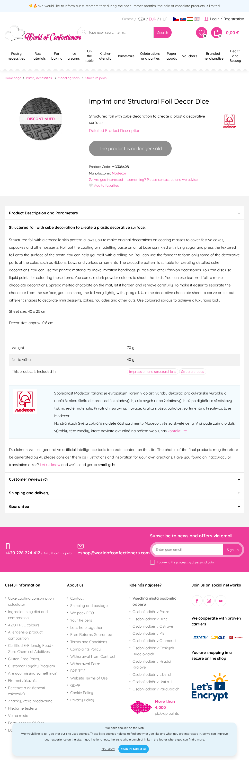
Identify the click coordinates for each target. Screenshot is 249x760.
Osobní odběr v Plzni (150, 633)
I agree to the (185, 562)
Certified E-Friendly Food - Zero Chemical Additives (30, 648)
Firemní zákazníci (22, 680)
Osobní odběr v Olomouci (154, 640)
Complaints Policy (85, 649)
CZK (141, 19)
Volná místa (18, 715)
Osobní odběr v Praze (151, 611)
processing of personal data (195, 562)
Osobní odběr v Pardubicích (156, 689)
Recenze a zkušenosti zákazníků (26, 690)
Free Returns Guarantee (91, 634)
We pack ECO (82, 612)
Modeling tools (69, 78)
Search (162, 32)
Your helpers (81, 620)
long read (102, 739)
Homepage (13, 78)
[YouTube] (220, 600)
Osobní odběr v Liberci (152, 674)
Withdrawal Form (85, 663)
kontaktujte (177, 430)
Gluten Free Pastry (24, 658)
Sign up (233, 550)
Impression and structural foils (152, 371)
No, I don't (108, 749)
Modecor (119, 173)
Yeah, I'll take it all (133, 749)
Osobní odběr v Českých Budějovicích (153, 650)
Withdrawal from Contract (92, 656)
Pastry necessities (39, 78)
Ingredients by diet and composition (28, 614)
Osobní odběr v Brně (150, 618)
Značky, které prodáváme (30, 700)
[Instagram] (209, 600)
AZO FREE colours (23, 625)
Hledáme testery (22, 708)
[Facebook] (197, 600)
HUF (164, 19)
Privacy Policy (82, 699)
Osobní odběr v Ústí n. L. (153, 681)
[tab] (124, 213)
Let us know (50, 464)
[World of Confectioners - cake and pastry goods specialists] (43, 33)
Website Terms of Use (89, 678)
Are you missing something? (32, 673)
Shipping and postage (89, 605)
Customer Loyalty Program (31, 665)
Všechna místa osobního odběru (155, 601)
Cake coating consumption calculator (31, 601)
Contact (77, 598)
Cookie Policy (81, 692)
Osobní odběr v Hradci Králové (152, 664)
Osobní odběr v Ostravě (153, 626)
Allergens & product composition (25, 635)
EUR (152, 19)
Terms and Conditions (88, 641)
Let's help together (86, 627)
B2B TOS (78, 670)
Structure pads (96, 78)
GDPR (75, 685)
